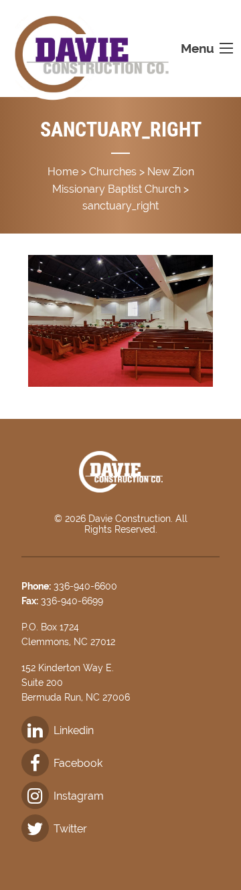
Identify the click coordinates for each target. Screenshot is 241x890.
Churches (113, 171)
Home (63, 171)
